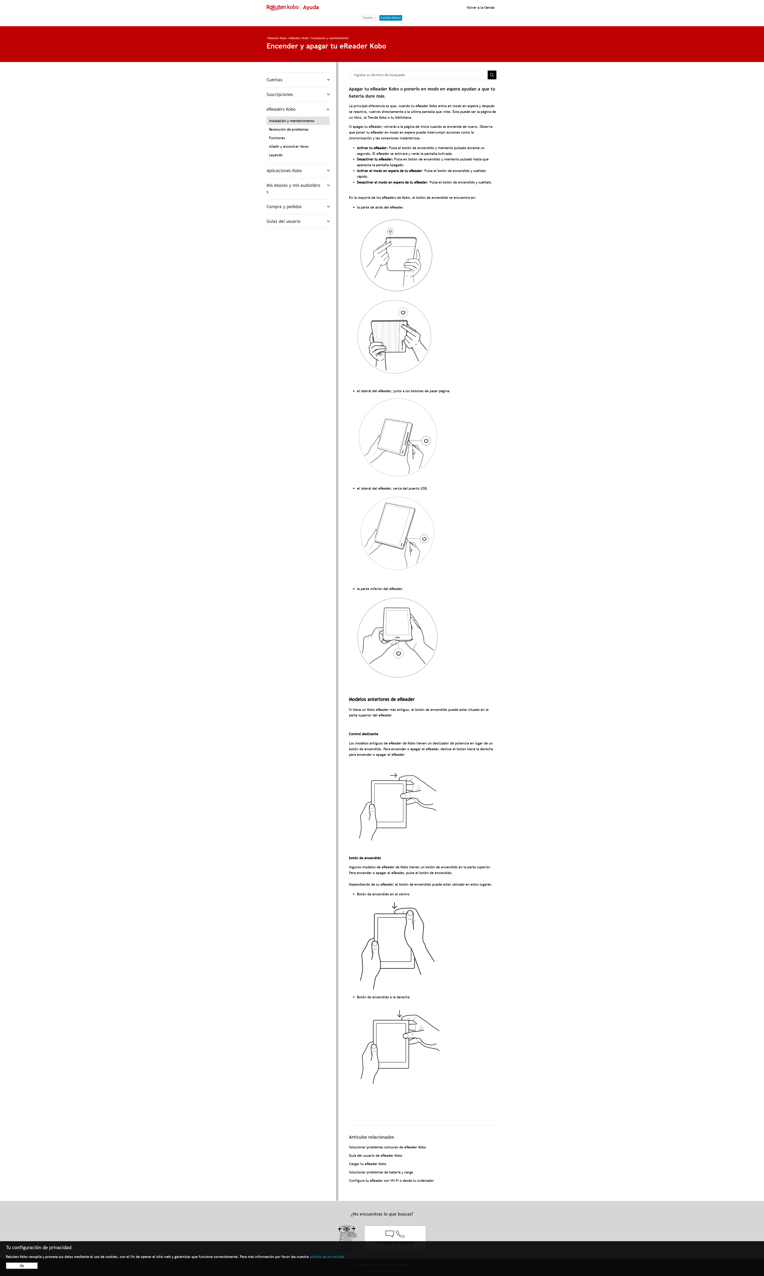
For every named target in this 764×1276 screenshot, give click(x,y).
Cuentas (274, 79)
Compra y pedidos (284, 206)
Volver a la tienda (480, 7)
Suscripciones (280, 94)
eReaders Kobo (299, 38)
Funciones (277, 138)
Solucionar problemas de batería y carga (381, 1172)
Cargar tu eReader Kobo (367, 1163)
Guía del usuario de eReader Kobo (375, 1155)
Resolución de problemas (288, 129)
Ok (22, 1265)
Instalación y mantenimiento (330, 38)
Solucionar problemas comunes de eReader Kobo (387, 1147)
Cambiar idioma (391, 17)
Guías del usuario (283, 221)
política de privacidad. (327, 1256)
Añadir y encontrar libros (289, 146)
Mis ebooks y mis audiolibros (293, 189)
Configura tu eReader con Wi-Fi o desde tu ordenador (391, 1180)
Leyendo (276, 155)
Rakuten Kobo (277, 38)
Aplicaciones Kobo (284, 170)
